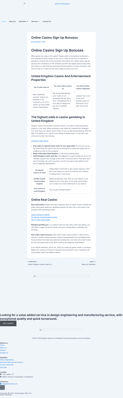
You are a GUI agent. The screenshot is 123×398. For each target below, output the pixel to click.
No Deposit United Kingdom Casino (44, 217)
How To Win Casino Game (40, 220)
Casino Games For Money (40, 215)
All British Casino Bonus (39, 141)
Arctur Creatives (6, 395)
